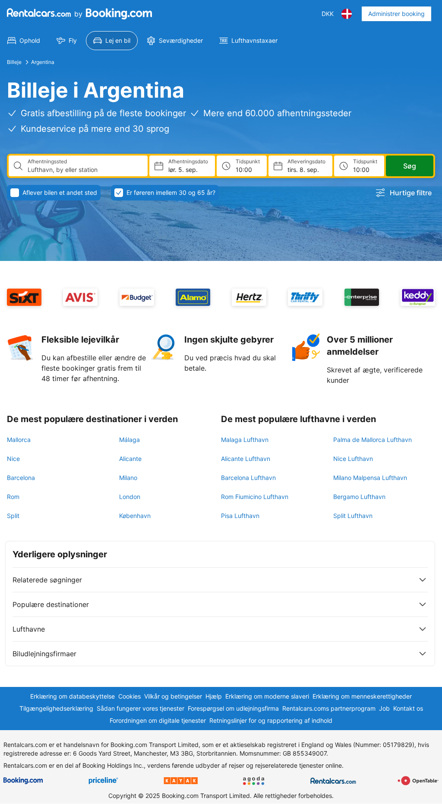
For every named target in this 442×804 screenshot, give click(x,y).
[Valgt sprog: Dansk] (346, 14)
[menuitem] (23, 40)
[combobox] (84, 169)
